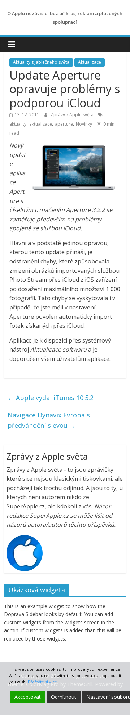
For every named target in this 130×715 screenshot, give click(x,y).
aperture (64, 124)
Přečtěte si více (42, 681)
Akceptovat (27, 696)
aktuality (17, 124)
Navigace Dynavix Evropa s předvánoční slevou (49, 420)
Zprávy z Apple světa (73, 115)
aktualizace (40, 124)
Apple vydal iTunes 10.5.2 (51, 397)
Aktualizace (89, 62)
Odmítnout (63, 696)
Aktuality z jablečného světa (41, 62)
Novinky (84, 124)
